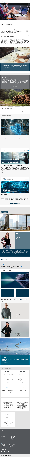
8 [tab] (15, 106)
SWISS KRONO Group (6, 77)
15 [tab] (23, 106)
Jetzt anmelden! (4, 362)
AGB (1, 455)
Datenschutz (5, 455)
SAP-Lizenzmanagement (5, 267)
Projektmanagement (14, 267)
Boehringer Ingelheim (24, 111)
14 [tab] (22, 106)
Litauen (15, 30)
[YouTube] (8, 451)
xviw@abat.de (17, 335)
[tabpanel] (15, 90)
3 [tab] (9, 106)
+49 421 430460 (18, 315)
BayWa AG (7, 111)
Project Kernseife (4, 194)
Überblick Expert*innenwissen (15, 203)
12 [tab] (19, 106)
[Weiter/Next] (29, 112)
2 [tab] (8, 106)
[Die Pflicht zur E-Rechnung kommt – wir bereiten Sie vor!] (15, 156)
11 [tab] (18, 106)
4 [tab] (10, 106)
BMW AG (15, 111)
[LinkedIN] (4, 451)
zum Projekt (15, 86)
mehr (2, 143)
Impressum (9, 455)
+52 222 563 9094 (18, 333)
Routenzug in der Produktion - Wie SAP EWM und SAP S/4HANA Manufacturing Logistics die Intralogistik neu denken (15, 136)
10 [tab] (17, 106)
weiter (8, 382)
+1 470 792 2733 (18, 334)
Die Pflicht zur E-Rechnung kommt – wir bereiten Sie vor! (11, 165)
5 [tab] (11, 106)
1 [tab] (1, 259)
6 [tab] (12, 106)
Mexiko (8, 30)
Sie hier (20, 68)
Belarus (2, 30)
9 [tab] (16, 106)
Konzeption (3, 266)
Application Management (17, 266)
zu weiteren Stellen (4, 212)
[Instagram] (6, 451)
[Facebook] (1, 451)
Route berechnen (11, 446)
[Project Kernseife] (15, 185)
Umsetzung (9, 266)
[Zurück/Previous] (1, 112)
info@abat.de (17, 316)
